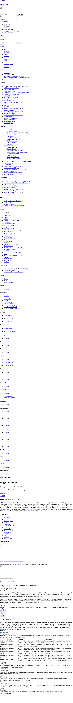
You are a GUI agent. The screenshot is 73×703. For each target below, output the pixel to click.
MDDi (5, 79)
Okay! (2, 605)
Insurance (6, 73)
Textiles (6, 257)
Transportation (8, 258)
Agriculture (7, 215)
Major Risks (7, 107)
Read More (3, 610)
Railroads (6, 250)
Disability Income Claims (11, 97)
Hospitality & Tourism (10, 238)
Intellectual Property (12, 141)
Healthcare (7, 236)
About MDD (7, 532)
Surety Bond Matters (9, 119)
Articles (6, 300)
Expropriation (11, 136)
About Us (6, 59)
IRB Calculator (8, 328)
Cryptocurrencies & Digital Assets (13, 166)
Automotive (7, 217)
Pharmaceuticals (8, 246)
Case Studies (7, 299)
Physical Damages (9, 110)
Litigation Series (8, 321)
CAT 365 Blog (8, 302)
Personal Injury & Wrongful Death (13, 108)
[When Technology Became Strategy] (6, 578)
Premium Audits (8, 174)
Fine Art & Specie (9, 100)
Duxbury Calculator (9, 331)
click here (29, 510)
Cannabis (6, 222)
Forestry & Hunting (9, 233)
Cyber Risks (7, 96)
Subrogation (10, 155)
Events (5, 57)
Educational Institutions (10, 225)
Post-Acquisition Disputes (14, 142)
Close (2, 44)
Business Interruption (9, 89)
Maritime (6, 242)
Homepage (3, 493)
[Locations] (7, 24)
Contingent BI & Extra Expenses (13, 94)
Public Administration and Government (15, 77)
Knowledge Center (9, 54)
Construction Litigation (10, 270)
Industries (6, 51)
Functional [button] (3, 662)
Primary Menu (4, 21)
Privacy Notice (8, 538)
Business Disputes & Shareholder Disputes (19, 133)
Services (6, 49)
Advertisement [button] (4, 682)
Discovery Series (8, 318)
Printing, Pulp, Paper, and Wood (13, 247)
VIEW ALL (3, 587)
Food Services (8, 231)
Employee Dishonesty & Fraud (12, 201)
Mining (6, 279)
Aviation (6, 219)
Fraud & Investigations (10, 171)
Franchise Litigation (12, 138)
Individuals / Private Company (12, 76)
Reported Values (8, 116)
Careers (6, 62)
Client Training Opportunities (12, 308)
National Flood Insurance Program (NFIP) (15, 205)
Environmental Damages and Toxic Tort (15, 169)
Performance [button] (3, 668)
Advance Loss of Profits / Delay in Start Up (16, 86)
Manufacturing (8, 241)
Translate (16, 31)
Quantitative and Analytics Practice (13, 115)
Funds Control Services (13, 139)
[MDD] (2, 496)
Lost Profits (7, 105)
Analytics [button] (2, 675)
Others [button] (2, 688)
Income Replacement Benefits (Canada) (15, 102)
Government (7, 235)
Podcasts (6, 303)
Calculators (7, 305)
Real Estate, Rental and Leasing (12, 252)
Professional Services (9, 249)
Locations (6, 56)
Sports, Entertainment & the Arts (13, 255)
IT (4, 239)
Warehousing (7, 260)
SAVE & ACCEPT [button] (5, 693)
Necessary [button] (3, 630)
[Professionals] (8, 26)
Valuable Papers (8, 123)
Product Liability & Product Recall (13, 111)
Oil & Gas (6, 280)
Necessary (5, 632)
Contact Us (7, 524)
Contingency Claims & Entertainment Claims (16, 92)
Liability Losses (8, 104)
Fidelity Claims (8, 99)
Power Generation (9, 282)
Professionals (7, 52)
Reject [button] (3, 609)
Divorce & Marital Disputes (11, 168)
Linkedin (6, 67)
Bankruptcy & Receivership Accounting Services (17, 161)
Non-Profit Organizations (11, 244)
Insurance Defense (9, 145)
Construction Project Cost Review (13, 272)
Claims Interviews (9, 315)
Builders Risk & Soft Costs (11, 88)
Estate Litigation (11, 134)
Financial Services (9, 228)
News (5, 60)
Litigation (6, 74)
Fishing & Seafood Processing (12, 230)
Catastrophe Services (9, 91)
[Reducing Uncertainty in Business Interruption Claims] (6, 557)
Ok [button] (1, 609)
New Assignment (8, 32)
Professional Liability (9, 113)
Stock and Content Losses (11, 118)
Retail (5, 254)
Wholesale (6, 262)
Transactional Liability (10, 121)
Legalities (6, 537)
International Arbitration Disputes (13, 172)
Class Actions (7, 164)
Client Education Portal (10, 307)
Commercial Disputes (10, 130)
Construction (7, 223)
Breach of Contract (12, 131)
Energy (6, 227)
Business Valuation (9, 163)
